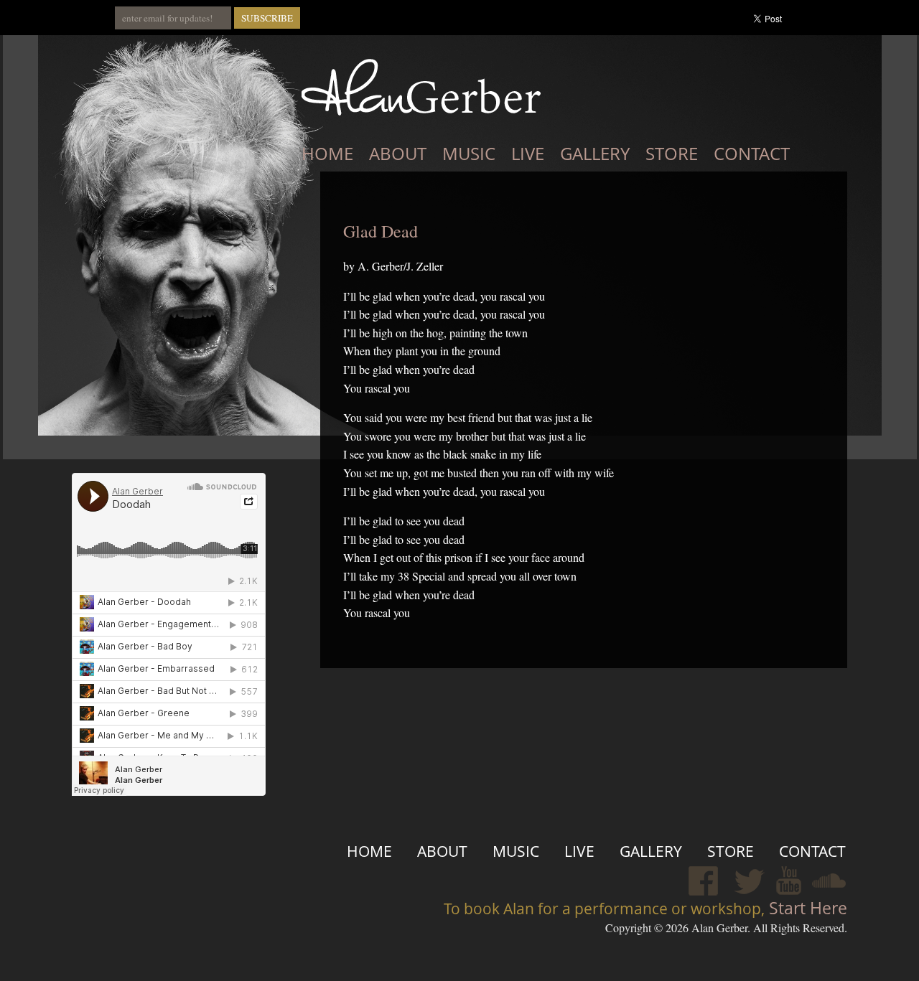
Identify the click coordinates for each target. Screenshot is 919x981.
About (397, 153)
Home (327, 153)
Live (527, 153)
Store (671, 153)
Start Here (806, 908)
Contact (752, 153)
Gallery (595, 153)
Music (468, 153)
